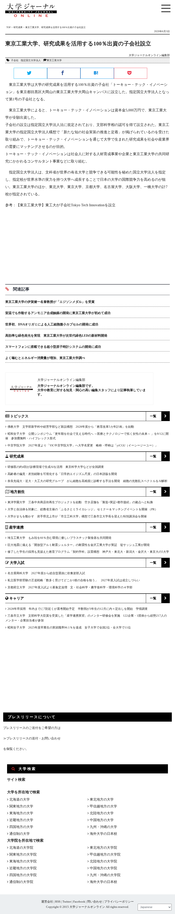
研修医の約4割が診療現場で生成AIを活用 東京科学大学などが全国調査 (56, 467)
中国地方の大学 (102, 820)
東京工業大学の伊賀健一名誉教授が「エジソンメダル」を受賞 (50, 302)
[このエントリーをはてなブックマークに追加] (97, 73)
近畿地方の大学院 (23, 868)
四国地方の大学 (21, 827)
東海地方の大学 (21, 813)
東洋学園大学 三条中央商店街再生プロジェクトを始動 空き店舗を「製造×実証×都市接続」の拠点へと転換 (80, 502)
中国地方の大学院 (103, 868)
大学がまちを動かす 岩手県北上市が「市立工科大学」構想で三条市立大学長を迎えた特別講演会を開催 (77, 516)
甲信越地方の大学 (103, 806)
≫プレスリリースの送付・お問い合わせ (32, 738)
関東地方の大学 (21, 806)
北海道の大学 (19, 799)
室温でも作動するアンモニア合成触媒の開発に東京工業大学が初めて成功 (58, 313)
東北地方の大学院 (103, 847)
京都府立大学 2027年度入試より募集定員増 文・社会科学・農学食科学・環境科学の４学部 (70, 587)
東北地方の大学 (102, 799)
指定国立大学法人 (31, 60)
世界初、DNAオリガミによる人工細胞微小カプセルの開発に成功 (51, 324)
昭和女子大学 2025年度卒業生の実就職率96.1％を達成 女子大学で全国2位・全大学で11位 (69, 627)
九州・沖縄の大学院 (105, 875)
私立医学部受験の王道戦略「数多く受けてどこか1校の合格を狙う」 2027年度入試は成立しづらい (74, 580)
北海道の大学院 (21, 847)
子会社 (14, 60)
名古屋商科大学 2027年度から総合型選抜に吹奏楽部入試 (46, 573)
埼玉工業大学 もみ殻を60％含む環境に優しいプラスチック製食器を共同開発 (59, 537)
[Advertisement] (87, 244)
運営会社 (47, 901)
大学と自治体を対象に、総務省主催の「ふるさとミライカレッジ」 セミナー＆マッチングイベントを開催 (77, 509)
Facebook (79, 901)
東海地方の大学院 (23, 861)
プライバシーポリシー (119, 901)
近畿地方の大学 (21, 820)
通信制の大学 (19, 833)
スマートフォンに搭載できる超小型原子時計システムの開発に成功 (53, 346)
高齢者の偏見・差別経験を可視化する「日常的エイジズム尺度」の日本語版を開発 (62, 474)
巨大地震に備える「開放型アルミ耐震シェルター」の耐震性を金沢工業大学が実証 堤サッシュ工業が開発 (79, 545)
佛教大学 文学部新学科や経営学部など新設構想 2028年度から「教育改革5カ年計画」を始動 (71, 426)
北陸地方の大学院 (103, 861)
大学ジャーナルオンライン (87, 907)
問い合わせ (94, 901)
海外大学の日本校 (103, 833)
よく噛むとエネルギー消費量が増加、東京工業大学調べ (45, 358)
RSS (57, 901)
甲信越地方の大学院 (105, 854)
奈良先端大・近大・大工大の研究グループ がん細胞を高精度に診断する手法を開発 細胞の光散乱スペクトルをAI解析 (87, 481)
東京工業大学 (54, 60)
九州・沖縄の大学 (103, 827)
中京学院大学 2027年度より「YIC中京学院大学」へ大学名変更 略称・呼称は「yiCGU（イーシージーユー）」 (83, 445)
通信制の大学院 (21, 882)
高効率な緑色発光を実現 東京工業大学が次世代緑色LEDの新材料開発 (56, 335)
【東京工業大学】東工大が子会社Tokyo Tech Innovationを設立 (66, 205)
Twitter (66, 901)
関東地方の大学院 (23, 854)
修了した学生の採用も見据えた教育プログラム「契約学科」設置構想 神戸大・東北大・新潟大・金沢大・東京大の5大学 (88, 551)
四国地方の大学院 (23, 875)
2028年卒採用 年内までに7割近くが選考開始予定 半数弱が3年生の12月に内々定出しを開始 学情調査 (78, 608)
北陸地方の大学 (102, 813)
